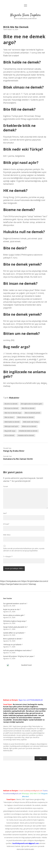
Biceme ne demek (11, 404)
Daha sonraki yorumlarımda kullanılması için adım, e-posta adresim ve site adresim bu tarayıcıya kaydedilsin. (23, 549)
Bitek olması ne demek (25, 417)
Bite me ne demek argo (13, 413)
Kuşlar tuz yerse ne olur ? (12, 609)
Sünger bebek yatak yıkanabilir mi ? (15, 627)
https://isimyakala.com (10, 581)
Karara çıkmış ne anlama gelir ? (14, 615)
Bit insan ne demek (11, 408)
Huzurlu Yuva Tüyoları (25, 15)
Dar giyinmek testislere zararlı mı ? (15, 604)
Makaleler (14, 397)
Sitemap (32, 584)
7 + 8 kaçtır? (8, 557)
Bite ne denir (9, 417)
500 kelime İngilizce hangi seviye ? (15, 621)
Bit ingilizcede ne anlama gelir (31, 404)
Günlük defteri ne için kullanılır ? (14, 633)
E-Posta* (6, 524)
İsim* (5, 513)
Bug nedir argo (10, 431)
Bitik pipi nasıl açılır (11, 426)
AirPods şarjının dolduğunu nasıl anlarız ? (17, 650)
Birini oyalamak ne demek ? (12, 639)
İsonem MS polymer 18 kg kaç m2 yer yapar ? (19, 656)
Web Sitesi (6, 535)
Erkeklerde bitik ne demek (28, 431)
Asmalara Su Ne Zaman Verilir (18, 459)
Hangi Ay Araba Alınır (13, 451)
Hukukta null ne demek (26, 435)
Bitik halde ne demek (12, 422)
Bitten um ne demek (29, 426)
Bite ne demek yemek (32, 413)
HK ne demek (9, 435)
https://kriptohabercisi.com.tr (34, 581)
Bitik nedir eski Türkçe (30, 422)
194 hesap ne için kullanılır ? (13, 645)
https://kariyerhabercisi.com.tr (14, 584)
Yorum (5, 486)
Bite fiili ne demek (28, 408)
